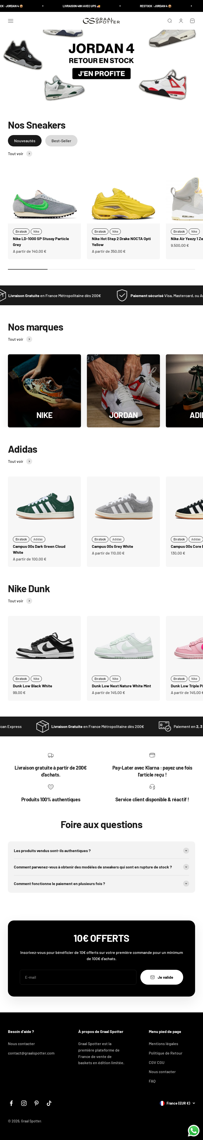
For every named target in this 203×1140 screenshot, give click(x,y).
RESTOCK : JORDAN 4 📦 (147, 6)
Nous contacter (21, 1043)
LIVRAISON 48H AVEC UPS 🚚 (73, 6)
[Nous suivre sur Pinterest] (36, 1103)
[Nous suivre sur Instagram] (24, 1103)
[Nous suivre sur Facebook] (11, 1103)
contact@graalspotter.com (31, 1053)
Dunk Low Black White (32, 685)
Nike (36, 231)
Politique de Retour (165, 1053)
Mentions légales (163, 1043)
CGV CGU (156, 1062)
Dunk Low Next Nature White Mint (121, 685)
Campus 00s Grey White (112, 546)
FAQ (152, 1081)
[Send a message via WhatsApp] (194, 1131)
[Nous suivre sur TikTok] (49, 1103)
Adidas (38, 539)
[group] (101, 57)
